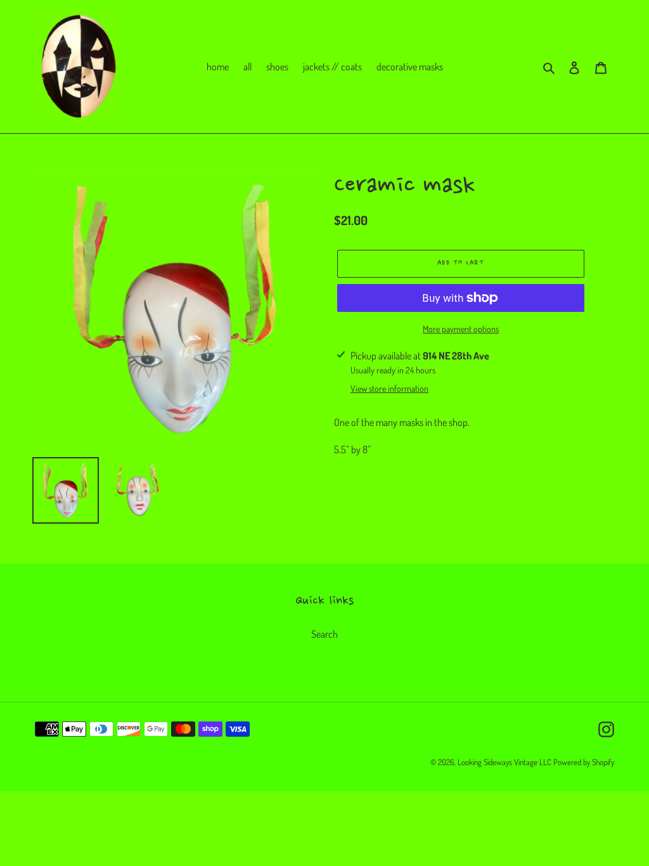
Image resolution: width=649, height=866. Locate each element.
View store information (389, 388)
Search (324, 634)
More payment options (461, 328)
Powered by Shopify (583, 762)
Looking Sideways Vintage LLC (504, 762)
